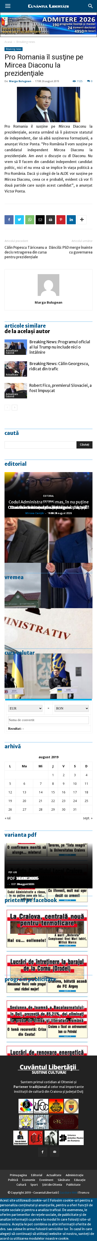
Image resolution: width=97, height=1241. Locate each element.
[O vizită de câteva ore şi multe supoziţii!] (48, 585)
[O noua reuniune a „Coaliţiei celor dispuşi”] (48, 676)
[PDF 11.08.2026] (48, 1001)
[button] (90, 6)
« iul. (8, 818)
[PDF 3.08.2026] (48, 1047)
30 (63, 809)
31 (75, 809)
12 (10, 792)
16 (63, 792)
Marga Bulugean (20, 81)
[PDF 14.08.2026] (48, 956)
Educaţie (79, 1180)
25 (86, 801)
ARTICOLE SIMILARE (25, 326)
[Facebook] (42, 1152)
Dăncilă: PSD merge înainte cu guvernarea (70, 249)
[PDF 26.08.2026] (48, 911)
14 (40, 792)
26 (10, 809)
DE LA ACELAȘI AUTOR (27, 331)
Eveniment (46, 1180)
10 (75, 783)
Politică (13, 1180)
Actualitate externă (12, 351)
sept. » (87, 818)
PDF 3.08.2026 (21, 878)
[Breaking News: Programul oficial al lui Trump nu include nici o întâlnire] (16, 347)
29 (53, 809)
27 (24, 809)
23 (63, 801)
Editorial (16, 464)
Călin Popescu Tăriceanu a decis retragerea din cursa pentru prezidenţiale (26, 252)
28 (40, 809)
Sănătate (64, 1180)
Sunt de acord (79, 1238)
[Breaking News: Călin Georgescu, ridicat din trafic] (16, 369)
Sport (34, 1184)
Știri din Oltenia (52, 1184)
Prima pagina (18, 1175)
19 (10, 801)
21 (40, 801)
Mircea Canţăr (34, 513)
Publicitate (73, 1184)
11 (86, 783)
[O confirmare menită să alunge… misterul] (48, 540)
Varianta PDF (21, 835)
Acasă (8, 42)
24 (75, 801)
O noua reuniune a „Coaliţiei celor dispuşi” (48, 507)
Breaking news (25, 42)
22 (53, 801)
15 (53, 792)
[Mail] (54, 1152)
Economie (28, 1180)
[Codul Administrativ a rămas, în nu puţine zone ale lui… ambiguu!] (48, 630)
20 (24, 801)
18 (86, 792)
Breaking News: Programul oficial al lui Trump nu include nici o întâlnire (59, 347)
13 (24, 792)
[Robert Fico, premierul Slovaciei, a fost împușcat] (16, 391)
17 (75, 792)
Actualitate (12, 374)
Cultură (21, 1184)
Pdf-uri (12, 872)
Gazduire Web (68, 1192)
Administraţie (74, 1175)
